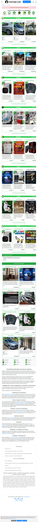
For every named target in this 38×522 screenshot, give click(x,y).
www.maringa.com (27, 496)
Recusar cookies (19, 520)
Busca (33, 2)
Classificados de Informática (20, 411)
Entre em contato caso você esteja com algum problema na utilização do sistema (18, 453)
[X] (20, 498)
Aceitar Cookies (25, 520)
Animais (6, 364)
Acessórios (6, 362)
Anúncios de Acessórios (10, 417)
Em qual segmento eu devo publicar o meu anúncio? (13, 451)
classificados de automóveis (9, 394)
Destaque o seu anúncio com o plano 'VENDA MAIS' (13, 455)
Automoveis (6, 360)
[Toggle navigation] (1, 1)
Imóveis (17, 360)
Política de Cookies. (13, 518)
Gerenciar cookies (14, 520)
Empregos (29, 364)
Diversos (17, 364)
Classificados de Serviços (6, 433)
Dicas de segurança (8, 460)
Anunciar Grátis (27, 1)
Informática (29, 360)
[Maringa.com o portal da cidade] (13, 1)
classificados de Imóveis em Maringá (21, 402)
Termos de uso (7, 448)
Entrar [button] (36, 2)
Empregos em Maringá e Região (15, 437)
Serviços (28, 362)
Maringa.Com (3, 5)
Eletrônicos (18, 362)
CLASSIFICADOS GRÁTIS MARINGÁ (19, 263)
